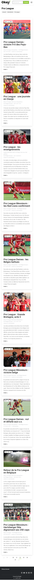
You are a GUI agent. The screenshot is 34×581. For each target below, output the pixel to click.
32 (20, 557)
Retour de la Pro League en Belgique (16, 471)
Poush (19, 576)
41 (15, 560)
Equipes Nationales (8, 152)
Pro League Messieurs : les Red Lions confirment (17, 204)
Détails (5, 69)
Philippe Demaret (5, 569)
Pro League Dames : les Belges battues (16, 260)
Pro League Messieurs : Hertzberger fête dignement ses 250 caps (16, 527)
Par (23, 49)
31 (16, 557)
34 (27, 557)
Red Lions (14, 101)
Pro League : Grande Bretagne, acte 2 (14, 315)
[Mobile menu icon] (31, 2)
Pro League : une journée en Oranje (17, 97)
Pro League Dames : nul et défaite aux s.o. (16, 420)
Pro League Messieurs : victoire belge (16, 371)
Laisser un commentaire (17, 51)
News (5, 49)
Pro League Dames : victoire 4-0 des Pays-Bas (15, 44)
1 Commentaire (15, 426)
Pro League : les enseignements (12, 148)
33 (23, 557)
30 (13, 557)
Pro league (8, 49)
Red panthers (14, 49)
